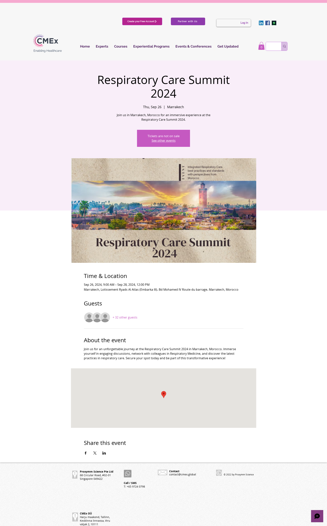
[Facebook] (267, 23)
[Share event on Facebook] (85, 453)
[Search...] (284, 46)
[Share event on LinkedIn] (104, 453)
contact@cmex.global (182, 474)
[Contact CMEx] (274, 23)
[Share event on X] (95, 453)
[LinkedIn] (261, 23)
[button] (261, 46)
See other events (164, 141)
